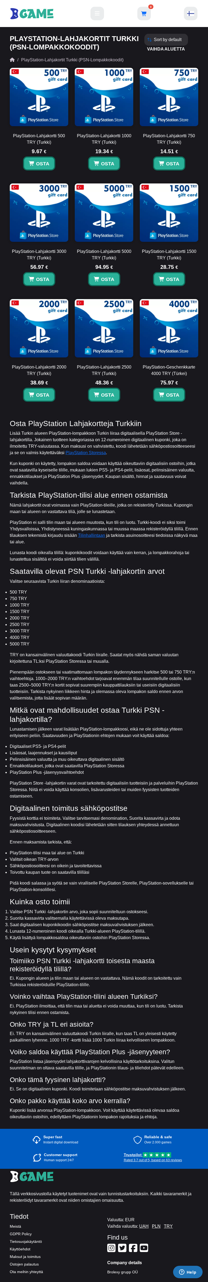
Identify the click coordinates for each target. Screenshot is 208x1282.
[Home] (12, 60)
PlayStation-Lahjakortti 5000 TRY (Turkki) (104, 254)
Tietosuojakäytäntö (26, 1241)
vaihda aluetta (166, 49)
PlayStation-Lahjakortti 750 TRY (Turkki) (169, 139)
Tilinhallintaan (91, 535)
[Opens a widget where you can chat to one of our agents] (188, 1272)
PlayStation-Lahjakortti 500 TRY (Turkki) (39, 139)
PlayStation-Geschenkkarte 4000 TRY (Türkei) (169, 370)
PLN (156, 1226)
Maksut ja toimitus (25, 1256)
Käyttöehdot (20, 1249)
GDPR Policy (21, 1234)
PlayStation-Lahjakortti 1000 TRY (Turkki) (104, 139)
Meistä (15, 1226)
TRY (168, 1226)
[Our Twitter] (123, 1250)
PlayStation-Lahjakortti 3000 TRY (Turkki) (39, 254)
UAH (144, 1226)
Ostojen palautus (24, 1264)
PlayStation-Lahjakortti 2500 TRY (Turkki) (104, 370)
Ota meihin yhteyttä (26, 1272)
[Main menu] (97, 13)
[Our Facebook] (134, 1250)
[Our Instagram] (112, 1250)
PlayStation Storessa (86, 452)
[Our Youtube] (145, 1250)
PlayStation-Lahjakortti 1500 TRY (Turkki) (169, 254)
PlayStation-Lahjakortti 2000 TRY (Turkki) (39, 370)
